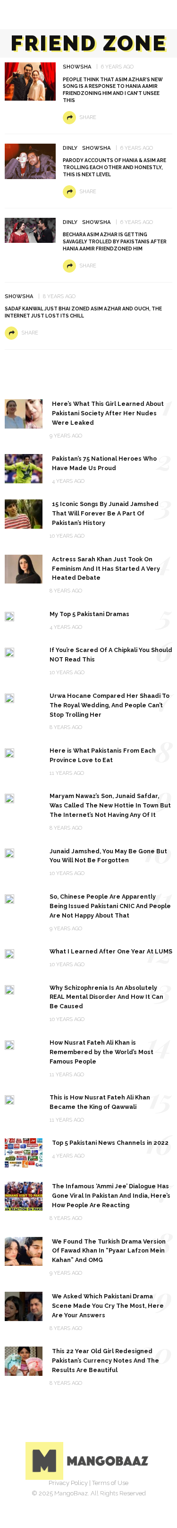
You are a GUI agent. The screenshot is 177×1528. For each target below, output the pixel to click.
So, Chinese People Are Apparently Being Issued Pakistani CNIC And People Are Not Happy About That (110, 906)
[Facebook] (58, 1497)
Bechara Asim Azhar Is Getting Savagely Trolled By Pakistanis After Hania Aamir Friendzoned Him (115, 241)
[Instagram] (99, 1497)
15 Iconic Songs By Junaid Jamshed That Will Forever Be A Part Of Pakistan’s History (105, 513)
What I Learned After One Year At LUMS (111, 951)
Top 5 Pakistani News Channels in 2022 (110, 1142)
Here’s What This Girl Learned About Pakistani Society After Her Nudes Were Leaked (108, 413)
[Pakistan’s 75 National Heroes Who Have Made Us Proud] (23, 468)
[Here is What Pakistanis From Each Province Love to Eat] (9, 752)
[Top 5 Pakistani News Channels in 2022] (23, 1152)
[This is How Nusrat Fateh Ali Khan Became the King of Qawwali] (9, 1099)
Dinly (70, 148)
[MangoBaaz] (88, 1460)
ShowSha (77, 67)
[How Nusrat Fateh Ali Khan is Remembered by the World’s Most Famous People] (9, 1044)
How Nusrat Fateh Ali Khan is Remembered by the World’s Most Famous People (101, 1052)
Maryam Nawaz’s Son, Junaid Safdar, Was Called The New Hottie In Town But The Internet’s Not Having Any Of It (110, 805)
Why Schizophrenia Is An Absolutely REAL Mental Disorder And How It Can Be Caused (106, 997)
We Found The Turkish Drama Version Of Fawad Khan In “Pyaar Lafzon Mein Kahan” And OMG (109, 1251)
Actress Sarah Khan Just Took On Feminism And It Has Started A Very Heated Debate (106, 569)
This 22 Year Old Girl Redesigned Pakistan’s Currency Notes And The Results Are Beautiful (105, 1360)
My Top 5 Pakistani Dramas (89, 614)
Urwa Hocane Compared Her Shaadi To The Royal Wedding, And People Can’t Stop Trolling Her (109, 705)
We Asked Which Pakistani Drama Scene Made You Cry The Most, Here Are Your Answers (108, 1306)
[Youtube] (120, 1497)
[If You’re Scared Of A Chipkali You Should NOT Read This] (9, 651)
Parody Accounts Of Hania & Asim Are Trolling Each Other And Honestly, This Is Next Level (114, 167)
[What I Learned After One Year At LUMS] (9, 953)
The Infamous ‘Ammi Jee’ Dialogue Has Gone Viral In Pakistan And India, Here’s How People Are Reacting (111, 1196)
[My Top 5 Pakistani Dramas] (9, 615)
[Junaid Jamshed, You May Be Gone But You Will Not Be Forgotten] (9, 853)
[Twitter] (78, 1497)
